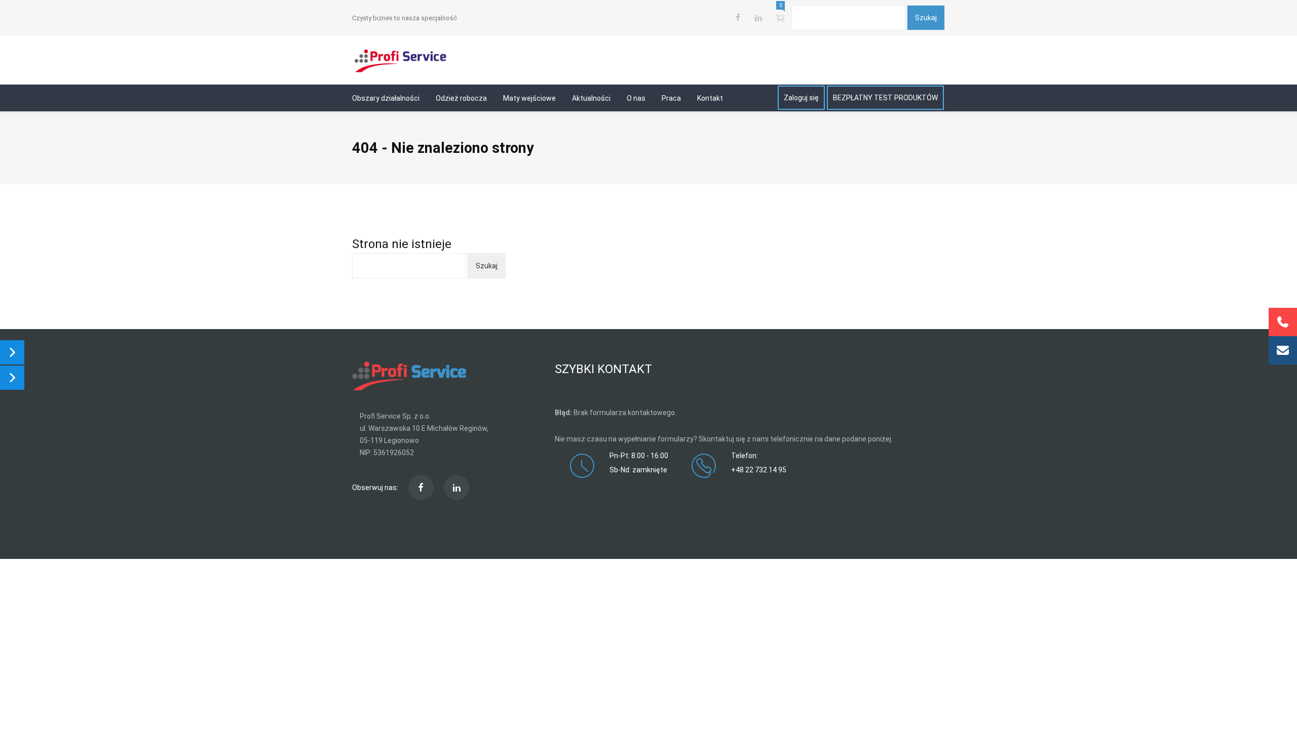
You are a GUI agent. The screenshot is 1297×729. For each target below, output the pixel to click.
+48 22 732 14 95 (758, 470)
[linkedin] (456, 487)
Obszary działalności (385, 98)
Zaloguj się (801, 98)
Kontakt (710, 98)
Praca (671, 98)
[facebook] (738, 17)
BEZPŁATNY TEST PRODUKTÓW (885, 98)
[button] (1283, 350)
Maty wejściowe (529, 98)
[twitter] (758, 17)
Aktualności (591, 98)
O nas (636, 98)
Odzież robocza (461, 98)
